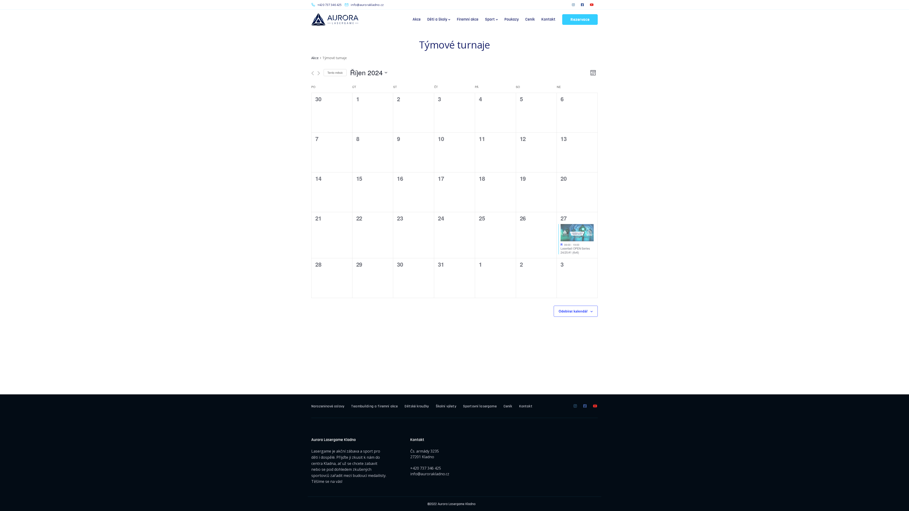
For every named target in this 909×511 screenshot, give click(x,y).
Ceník (530, 19)
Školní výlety (446, 406)
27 (564, 218)
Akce (417, 19)
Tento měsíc (335, 72)
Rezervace (579, 19)
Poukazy (511, 19)
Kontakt (548, 19)
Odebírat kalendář (573, 311)
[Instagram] (573, 4)
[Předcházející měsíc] (312, 73)
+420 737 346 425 (425, 468)
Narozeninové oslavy (327, 406)
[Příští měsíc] (318, 73)
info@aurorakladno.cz (429, 473)
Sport (490, 19)
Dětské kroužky (417, 406)
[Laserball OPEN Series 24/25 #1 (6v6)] (577, 232)
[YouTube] (592, 4)
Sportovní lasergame (480, 406)
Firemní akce (467, 19)
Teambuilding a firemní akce (374, 406)
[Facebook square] (582, 4)
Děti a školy (437, 19)
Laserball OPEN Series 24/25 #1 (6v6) (575, 250)
